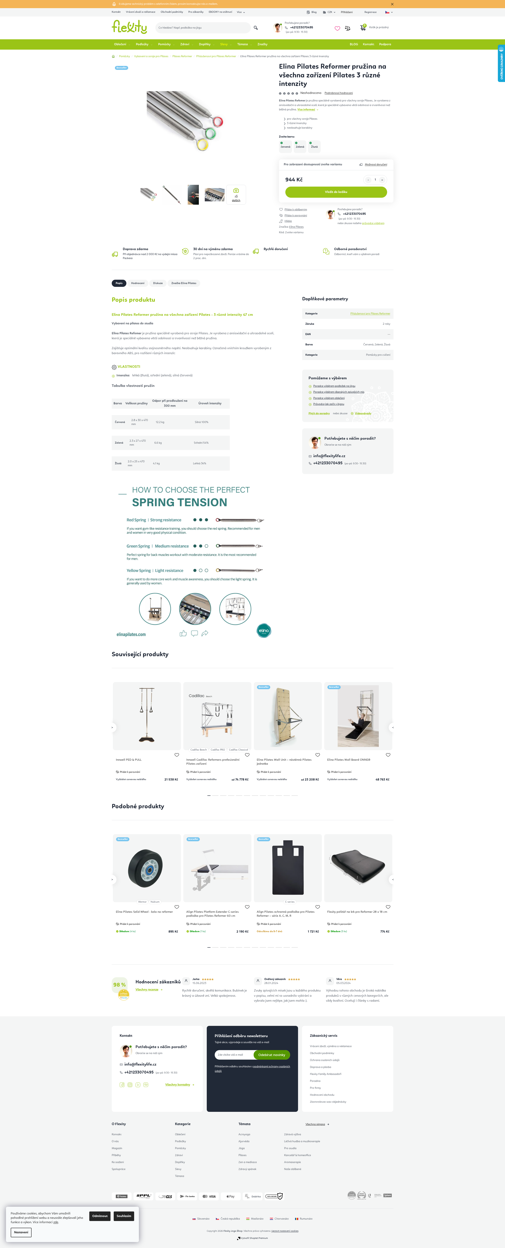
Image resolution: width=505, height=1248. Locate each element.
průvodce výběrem (373, 223)
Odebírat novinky (271, 1055)
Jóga (242, 1148)
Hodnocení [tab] (137, 283)
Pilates (242, 1155)
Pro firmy (315, 1088)
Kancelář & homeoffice (297, 1155)
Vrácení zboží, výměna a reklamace (331, 1046)
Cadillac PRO (218, 750)
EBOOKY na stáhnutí (220, 12)
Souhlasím (124, 1216)
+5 (236, 198)
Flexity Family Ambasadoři (325, 1074)
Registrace (371, 12)
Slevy (178, 1169)
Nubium (155, 902)
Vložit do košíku (336, 192)
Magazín (117, 1148)
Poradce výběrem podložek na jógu (334, 386)
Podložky (180, 1141)
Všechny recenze (147, 989)
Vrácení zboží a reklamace (140, 12)
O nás (115, 1141)
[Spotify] (145, 1084)
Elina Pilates (296, 227)
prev (111, 727)
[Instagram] (130, 1084)
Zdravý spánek (247, 1169)
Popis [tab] (119, 283)
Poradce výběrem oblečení (329, 398)
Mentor (142, 902)
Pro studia (290, 1148)
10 (287, 795)
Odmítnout (100, 1216)
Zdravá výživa (292, 1134)
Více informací (306, 109)
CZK (330, 12)
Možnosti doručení (376, 164)
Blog (314, 12)
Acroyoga (244, 1134)
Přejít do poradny (319, 413)
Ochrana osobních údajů (325, 1060)
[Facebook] (122, 1085)
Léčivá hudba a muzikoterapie (302, 1141)
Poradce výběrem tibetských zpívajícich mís (338, 392)
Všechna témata (315, 1124)
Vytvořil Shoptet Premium (254, 1238)
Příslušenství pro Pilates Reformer (370, 313)
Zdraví (179, 1155)
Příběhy (116, 1155)
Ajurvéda (244, 1141)
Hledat (256, 27)
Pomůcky (180, 1148)
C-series (289, 902)
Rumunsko (306, 1218)
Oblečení (180, 1134)
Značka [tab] (183, 283)
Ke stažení (118, 1162)
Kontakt (116, 12)
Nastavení (21, 1232)
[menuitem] (122, 44)
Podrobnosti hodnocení (339, 93)
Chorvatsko (282, 1218)
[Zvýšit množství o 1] (382, 180)
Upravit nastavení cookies (284, 1231)
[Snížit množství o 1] (368, 180)
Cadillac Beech (198, 750)
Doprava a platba (320, 1067)
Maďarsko (257, 1218)
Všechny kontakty (177, 1084)
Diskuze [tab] (158, 283)
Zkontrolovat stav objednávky (328, 1102)
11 (294, 795)
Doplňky (180, 1162)
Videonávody (363, 413)
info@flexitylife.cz (329, 456)
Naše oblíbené (292, 1169)
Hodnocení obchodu (322, 1095)
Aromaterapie (292, 1162)
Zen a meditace (248, 1162)
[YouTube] (138, 1085)
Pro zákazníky (195, 12)
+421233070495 (301, 27)
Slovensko (203, 1218)
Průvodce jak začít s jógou (328, 404)
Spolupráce (118, 1169)
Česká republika (230, 1218)
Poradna (315, 1081)
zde (55, 1222)
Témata (179, 1176)
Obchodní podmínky (172, 12)
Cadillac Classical (238, 750)
